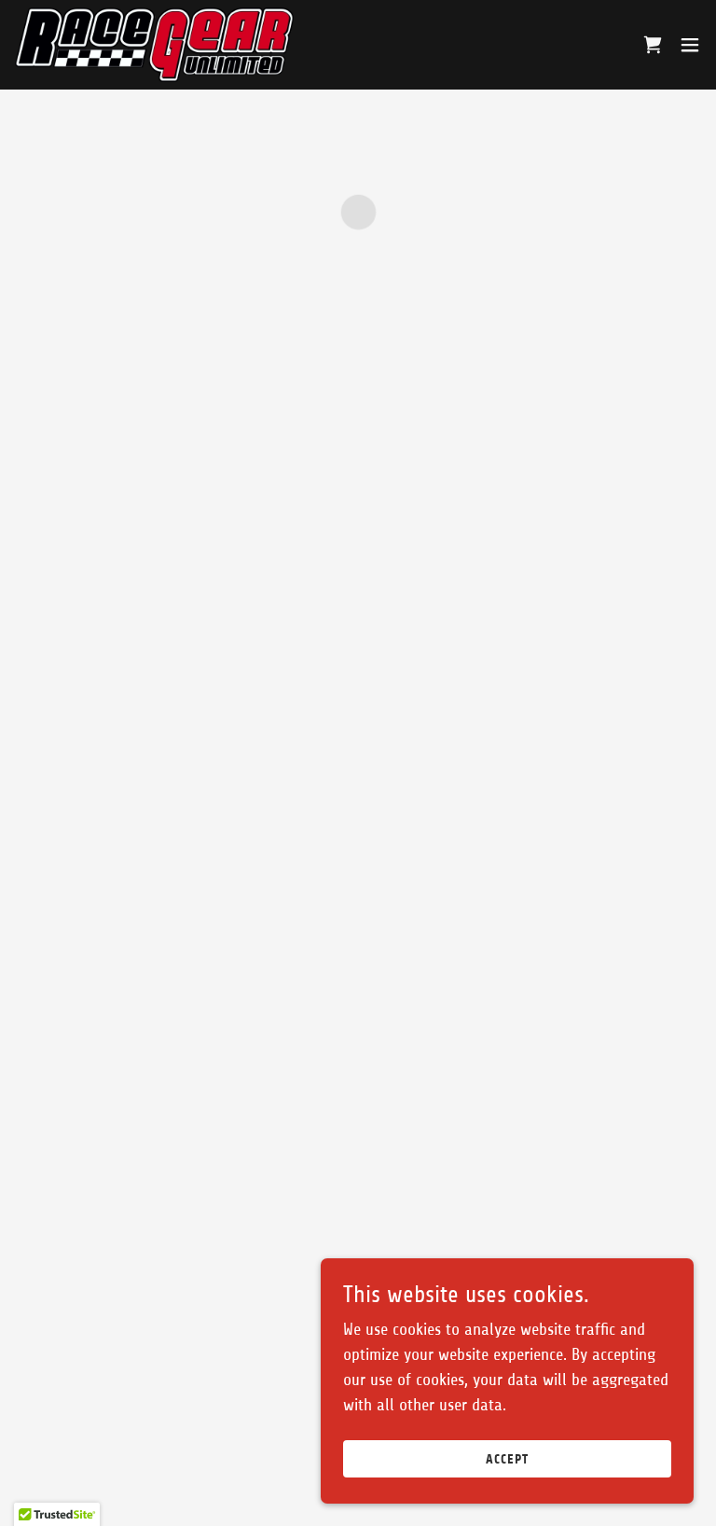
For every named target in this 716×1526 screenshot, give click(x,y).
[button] (652, 44)
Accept (507, 1459)
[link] (154, 44)
